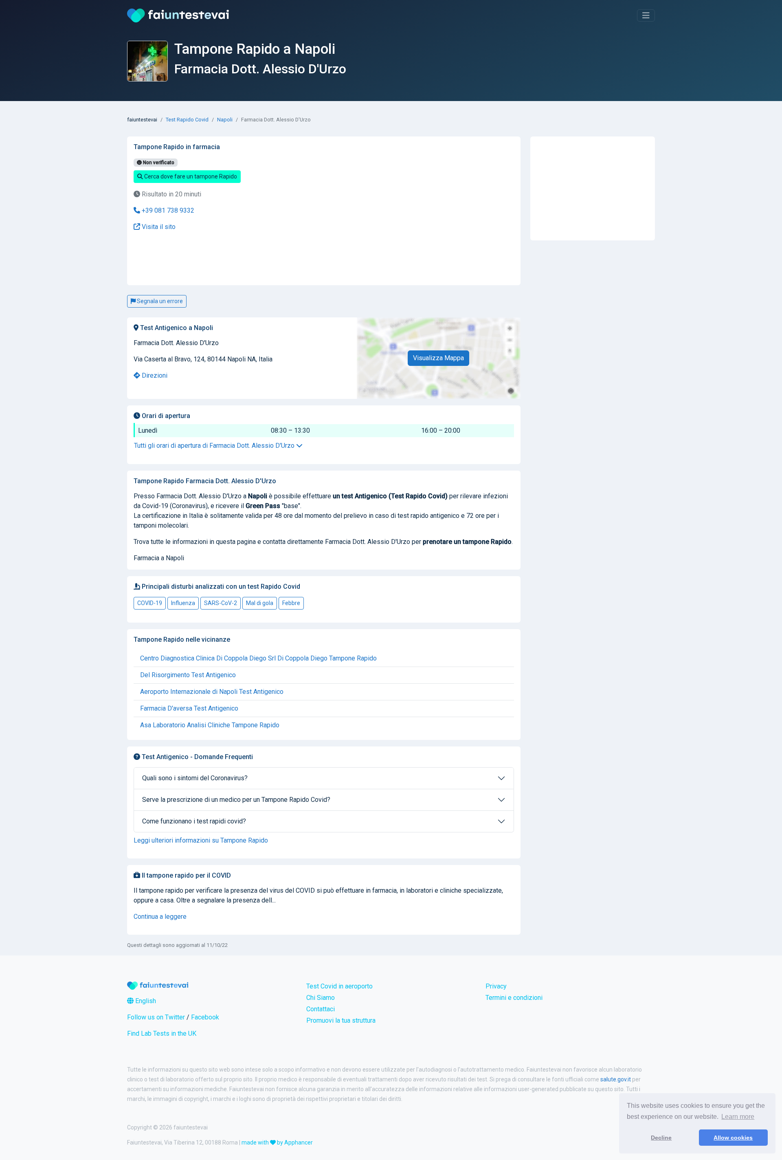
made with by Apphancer (277, 1142)
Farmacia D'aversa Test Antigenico (189, 708)
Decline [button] (661, 1137)
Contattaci (320, 1009)
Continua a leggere (160, 916)
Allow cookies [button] (733, 1137)
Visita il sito (158, 227)
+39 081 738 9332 (167, 210)
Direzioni (153, 375)
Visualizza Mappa (438, 358)
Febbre (291, 603)
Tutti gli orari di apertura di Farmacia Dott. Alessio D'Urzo (215, 445)
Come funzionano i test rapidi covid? (194, 821)
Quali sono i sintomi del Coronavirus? (195, 778)
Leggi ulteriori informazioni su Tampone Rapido (201, 840)
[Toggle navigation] (646, 15)
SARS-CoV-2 (220, 603)
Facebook (205, 1017)
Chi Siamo (320, 998)
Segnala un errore (159, 301)
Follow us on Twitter (156, 1017)
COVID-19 (149, 603)
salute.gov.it (615, 1079)
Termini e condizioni (514, 998)
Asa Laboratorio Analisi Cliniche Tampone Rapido (209, 725)
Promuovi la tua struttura (341, 1020)
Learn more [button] (737, 1116)
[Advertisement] (259, 258)
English (145, 1001)
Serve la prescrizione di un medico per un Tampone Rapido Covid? (236, 799)
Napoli (225, 120)
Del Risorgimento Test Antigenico (188, 675)
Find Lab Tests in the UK (161, 1033)
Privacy (496, 986)
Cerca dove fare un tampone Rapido (190, 176)
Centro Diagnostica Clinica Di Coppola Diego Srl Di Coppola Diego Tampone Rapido (258, 658)
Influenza (183, 603)
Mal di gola (259, 603)
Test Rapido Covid (187, 120)
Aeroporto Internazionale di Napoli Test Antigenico (211, 692)
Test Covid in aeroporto (339, 986)
